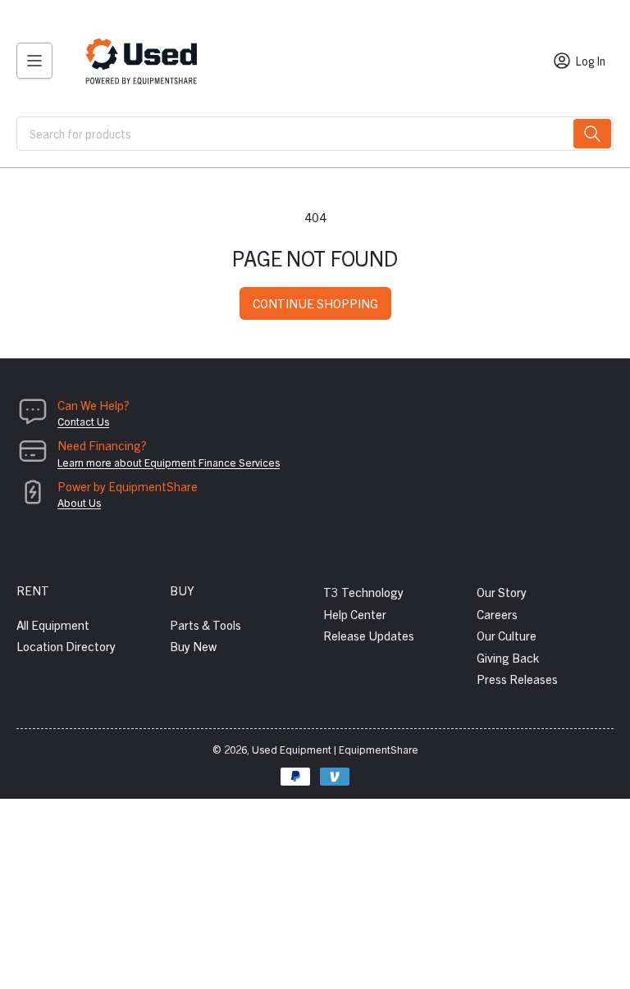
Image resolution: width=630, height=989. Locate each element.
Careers (497, 614)
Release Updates (368, 635)
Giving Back (508, 657)
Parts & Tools (205, 624)
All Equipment (52, 624)
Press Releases (517, 678)
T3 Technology (363, 591)
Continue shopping (315, 303)
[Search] (592, 134)
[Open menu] (34, 61)
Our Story (502, 591)
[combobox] (315, 133)
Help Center (354, 614)
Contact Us (83, 421)
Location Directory (66, 646)
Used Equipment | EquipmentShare (335, 749)
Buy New (193, 646)
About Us (79, 502)
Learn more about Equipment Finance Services (168, 462)
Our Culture (506, 635)
